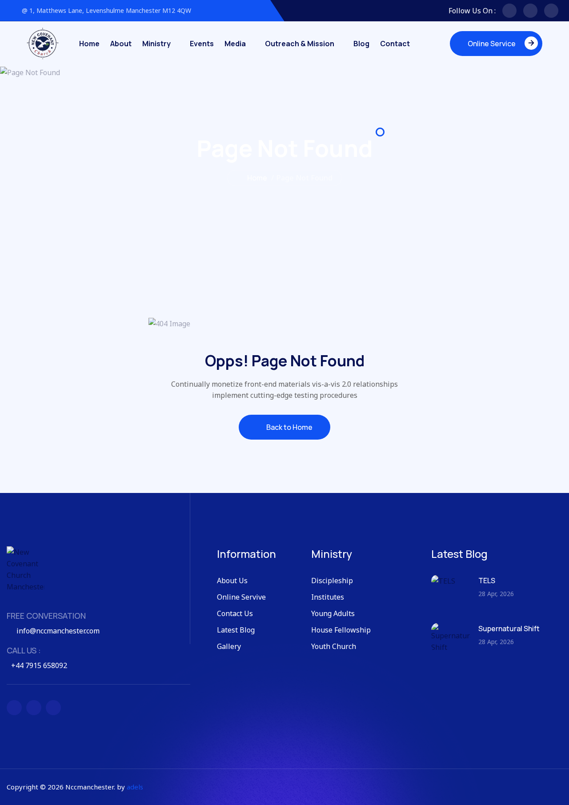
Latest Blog (236, 630)
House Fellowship (341, 630)
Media (235, 43)
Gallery (229, 646)
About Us (232, 580)
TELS (486, 580)
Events (202, 43)
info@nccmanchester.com (58, 631)
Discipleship (332, 580)
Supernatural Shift (509, 628)
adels (135, 786)
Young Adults (333, 613)
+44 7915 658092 (39, 665)
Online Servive (241, 597)
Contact (395, 43)
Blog (361, 43)
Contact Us (235, 613)
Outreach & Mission (299, 43)
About (121, 43)
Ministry (156, 43)
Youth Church (333, 646)
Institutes (327, 597)
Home (89, 43)
